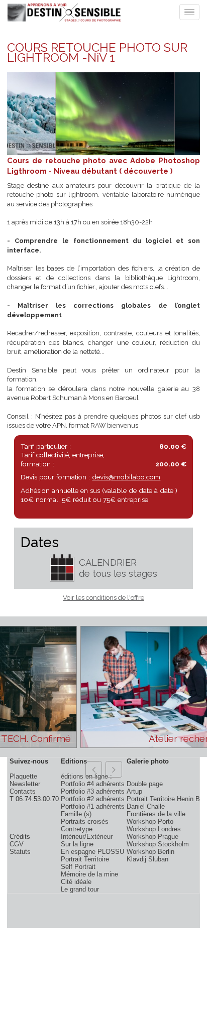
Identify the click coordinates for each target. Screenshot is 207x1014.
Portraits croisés (85, 821)
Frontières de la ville (156, 814)
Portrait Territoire (85, 859)
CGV (17, 844)
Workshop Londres (154, 829)
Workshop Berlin (150, 851)
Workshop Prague (152, 836)
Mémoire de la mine (89, 874)
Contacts (23, 791)
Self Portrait (78, 866)
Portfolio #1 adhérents (93, 806)
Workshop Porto (150, 821)
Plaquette (23, 776)
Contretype (76, 829)
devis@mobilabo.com (126, 477)
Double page (145, 784)
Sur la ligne (77, 844)
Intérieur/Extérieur (87, 836)
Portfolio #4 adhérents (93, 784)
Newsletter (25, 784)
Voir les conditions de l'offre (103, 597)
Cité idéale (76, 881)
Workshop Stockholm (158, 844)
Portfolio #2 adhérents (93, 799)
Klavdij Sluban (147, 859)
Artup (134, 791)
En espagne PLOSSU (92, 851)
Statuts (20, 851)
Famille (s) (76, 814)
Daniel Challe (146, 806)
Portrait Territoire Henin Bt (164, 799)
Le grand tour (80, 889)
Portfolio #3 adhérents (93, 791)
